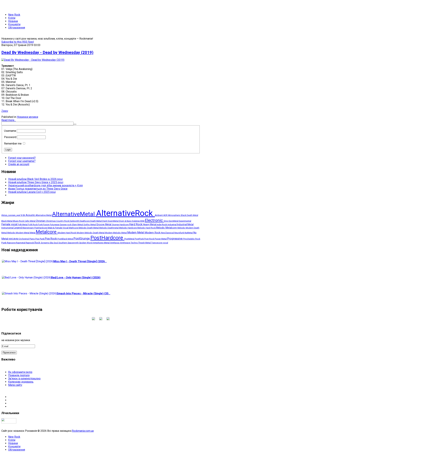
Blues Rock (18, 221)
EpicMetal (174, 221)
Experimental (185, 221)
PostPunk (139, 239)
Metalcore (47, 232)
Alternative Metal (44, 215)
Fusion (46, 224)
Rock (37, 242)
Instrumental (7, 227)
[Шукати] (75, 124)
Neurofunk (179, 233)
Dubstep (136, 221)
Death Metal (96, 221)
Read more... (8, 120)
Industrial (172, 224)
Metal (33, 232)
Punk (4, 242)
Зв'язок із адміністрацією (24, 378)
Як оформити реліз (20, 372)
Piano (32, 239)
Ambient (159, 215)
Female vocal (9, 224)
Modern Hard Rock (67, 232)
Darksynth (75, 221)
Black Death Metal (189, 215)
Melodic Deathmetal (109, 228)
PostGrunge (82, 238)
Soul (56, 243)
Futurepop (55, 224)
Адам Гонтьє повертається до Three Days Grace (37, 188)
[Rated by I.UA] (8, 422)
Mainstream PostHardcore (35, 228)
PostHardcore (107, 238)
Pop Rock (51, 238)
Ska (52, 243)
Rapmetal (21, 242)
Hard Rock (136, 224)
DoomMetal (113, 221)
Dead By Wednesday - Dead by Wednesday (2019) (47, 52)
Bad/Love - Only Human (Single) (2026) (75, 277)
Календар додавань (20, 381)
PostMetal (129, 239)
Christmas (51, 221)
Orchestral (24, 239)
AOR (165, 215)
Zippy (4, 111)
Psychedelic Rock (191, 239)
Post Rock (149, 239)
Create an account (18, 164)
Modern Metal (136, 232)
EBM (142, 221)
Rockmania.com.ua (83, 430)
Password (10, 137)
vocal (165, 243)
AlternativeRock (125, 213)
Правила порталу (19, 375)
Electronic (154, 220)
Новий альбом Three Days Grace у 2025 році (35, 182)
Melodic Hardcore (128, 227)
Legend (18, 227)
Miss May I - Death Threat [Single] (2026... (80, 261)
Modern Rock (153, 232)
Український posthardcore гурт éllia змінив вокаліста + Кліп (45, 185)
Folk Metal (23, 224)
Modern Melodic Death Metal (91, 233)
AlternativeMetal (74, 214)
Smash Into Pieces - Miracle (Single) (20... (83, 293)
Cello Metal (30, 221)
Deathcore (85, 221)
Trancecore (157, 243)
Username (10, 130)
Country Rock (63, 221)
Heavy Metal (150, 224)
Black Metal (7, 221)
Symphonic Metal (101, 242)
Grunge (115, 224)
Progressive (175, 238)
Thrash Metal (144, 242)
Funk (40, 224)
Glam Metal (77, 224)
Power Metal (161, 239)
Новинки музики (27, 117)
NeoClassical (167, 233)
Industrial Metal (185, 224)
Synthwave (125, 243)
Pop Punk (40, 239)
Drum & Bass (125, 221)
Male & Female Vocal (58, 227)
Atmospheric (174, 215)
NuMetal (189, 232)
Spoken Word (85, 243)
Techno (134, 243)
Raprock (30, 242)
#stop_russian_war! (11, 215)
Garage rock (66, 224)
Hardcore (124, 224)
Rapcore (11, 242)
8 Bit (23, 215)
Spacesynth (73, 243)
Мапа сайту (15, 385)
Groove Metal (104, 224)
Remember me (13, 143)
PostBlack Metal (65, 239)
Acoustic (31, 215)
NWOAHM (14, 239)
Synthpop (115, 242)
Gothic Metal (89, 224)
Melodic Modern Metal (18, 232)
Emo (166, 221)
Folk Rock (33, 224)
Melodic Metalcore (166, 227)
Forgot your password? (22, 157)
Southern (63, 243)
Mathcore (74, 228)
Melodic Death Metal (89, 227)
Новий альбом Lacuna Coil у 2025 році (32, 192)
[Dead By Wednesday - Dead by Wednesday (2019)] (32, 59)
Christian (41, 221)
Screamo (45, 243)
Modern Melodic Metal (116, 233)
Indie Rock (162, 224)
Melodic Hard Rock (146, 228)
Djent (105, 221)
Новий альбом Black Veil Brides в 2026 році (35, 179)
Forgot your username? (22, 161)
